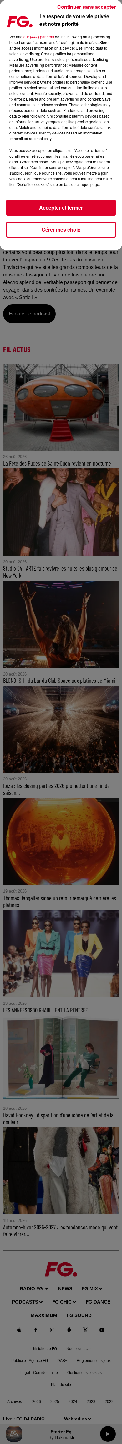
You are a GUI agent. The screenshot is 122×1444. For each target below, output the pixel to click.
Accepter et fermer (61, 207)
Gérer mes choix (61, 229)
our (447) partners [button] (38, 36)
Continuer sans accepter (86, 6)
